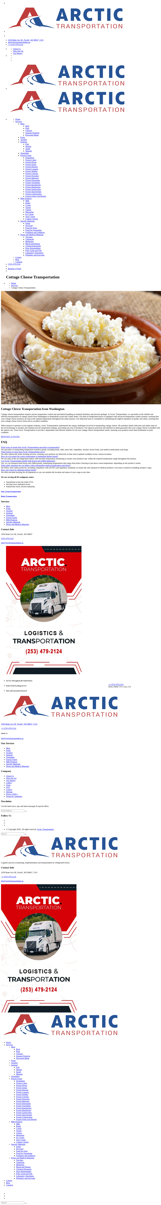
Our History (18, 53)
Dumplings (29, 158)
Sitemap (9, 792)
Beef (27, 126)
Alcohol (23, 140)
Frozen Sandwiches (33, 189)
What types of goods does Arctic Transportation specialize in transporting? (30, 447)
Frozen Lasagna (31, 169)
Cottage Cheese (31, 219)
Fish (27, 144)
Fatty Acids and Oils (33, 250)
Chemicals (29, 239)
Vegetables (24, 153)
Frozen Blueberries (33, 187)
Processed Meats (32, 135)
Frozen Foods (25, 155)
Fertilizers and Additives (35, 232)
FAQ (8, 787)
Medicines (29, 241)
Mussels (28, 151)
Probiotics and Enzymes (35, 255)
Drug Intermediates (33, 248)
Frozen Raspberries (33, 185)
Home (17, 119)
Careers (18, 257)
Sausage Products (32, 133)
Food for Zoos (31, 228)
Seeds (27, 223)
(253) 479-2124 (14, 264)
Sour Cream (30, 217)
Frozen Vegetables (32, 183)
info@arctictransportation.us (19, 42)
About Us (17, 49)
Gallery (9, 783)
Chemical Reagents (33, 246)
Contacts (18, 262)
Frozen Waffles (31, 171)
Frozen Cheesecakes (33, 194)
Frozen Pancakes (32, 176)
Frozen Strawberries (33, 192)
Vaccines (28, 237)
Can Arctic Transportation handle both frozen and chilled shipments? (28, 461)
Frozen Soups (30, 164)
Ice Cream (29, 214)
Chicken (28, 131)
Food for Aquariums (33, 230)
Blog (17, 260)
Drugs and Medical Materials (31, 235)
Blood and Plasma (32, 244)
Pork (27, 128)
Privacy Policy (12, 794)
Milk (27, 201)
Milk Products (26, 198)
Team (8, 785)
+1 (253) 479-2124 (15, 45)
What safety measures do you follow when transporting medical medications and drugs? (36, 465)
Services (18, 121)
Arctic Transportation (45, 829)
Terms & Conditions (14, 796)
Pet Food (29, 226)
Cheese (28, 210)
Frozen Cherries (31, 174)
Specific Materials (27, 221)
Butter (27, 203)
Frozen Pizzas (30, 162)
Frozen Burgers (31, 167)
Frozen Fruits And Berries (35, 196)
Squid (27, 149)
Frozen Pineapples (32, 180)
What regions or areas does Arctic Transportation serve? (23, 452)
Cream (28, 205)
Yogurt (28, 207)
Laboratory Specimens (34, 253)
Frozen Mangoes (32, 178)
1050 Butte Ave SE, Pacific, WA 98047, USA (25, 40)
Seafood (23, 142)
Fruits (22, 137)
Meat (22, 124)
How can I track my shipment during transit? (18, 470)
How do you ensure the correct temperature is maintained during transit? (29, 456)
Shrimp (28, 146)
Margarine (29, 212)
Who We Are (18, 51)
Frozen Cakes (30, 160)
